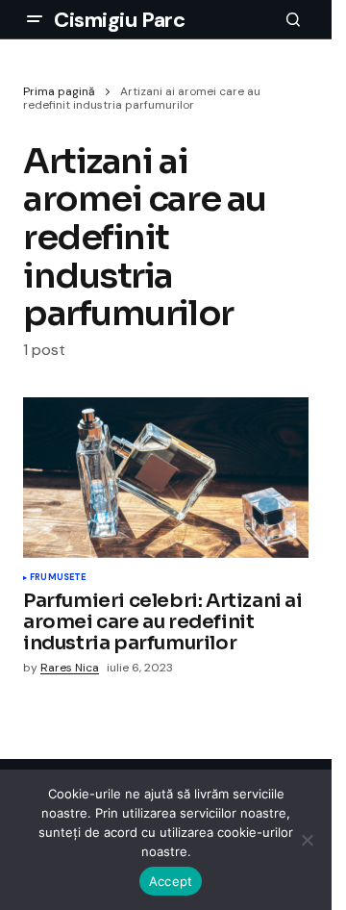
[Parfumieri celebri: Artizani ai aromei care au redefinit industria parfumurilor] (166, 477)
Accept (171, 881)
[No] (307, 839)
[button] (34, 19)
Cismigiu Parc (119, 20)
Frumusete (58, 578)
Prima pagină (59, 91)
